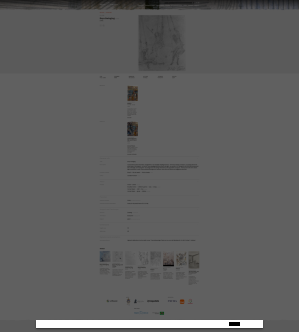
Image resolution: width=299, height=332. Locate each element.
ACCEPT (234, 324)
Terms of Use (108, 324)
